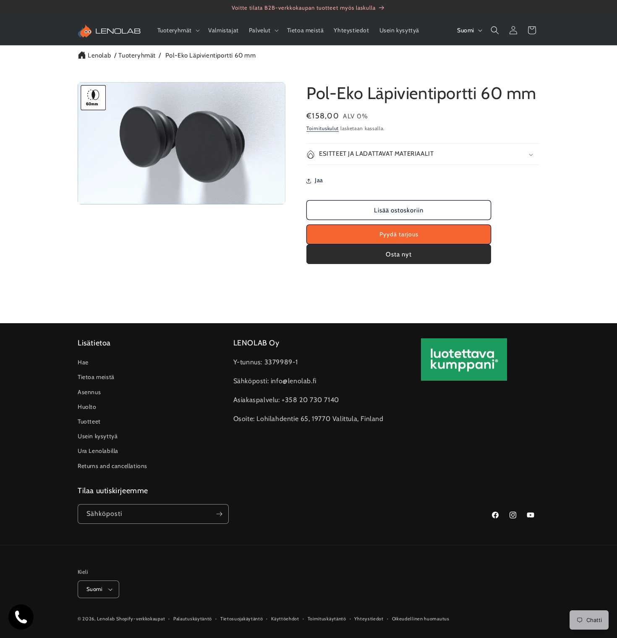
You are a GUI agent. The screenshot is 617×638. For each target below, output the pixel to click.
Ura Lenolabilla (98, 451)
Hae (83, 362)
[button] (178, 30)
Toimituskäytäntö (327, 619)
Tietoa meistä (96, 377)
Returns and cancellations (112, 466)
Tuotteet (89, 421)
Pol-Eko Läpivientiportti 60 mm (210, 55)
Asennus (89, 392)
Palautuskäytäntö (192, 619)
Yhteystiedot (368, 619)
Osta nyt (399, 254)
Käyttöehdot (285, 619)
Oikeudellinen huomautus (421, 619)
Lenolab (99, 55)
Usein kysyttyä (98, 436)
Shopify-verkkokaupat (140, 619)
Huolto (87, 407)
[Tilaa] (219, 514)
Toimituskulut (322, 128)
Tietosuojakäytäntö (241, 619)
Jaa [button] (319, 180)
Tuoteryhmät (137, 55)
